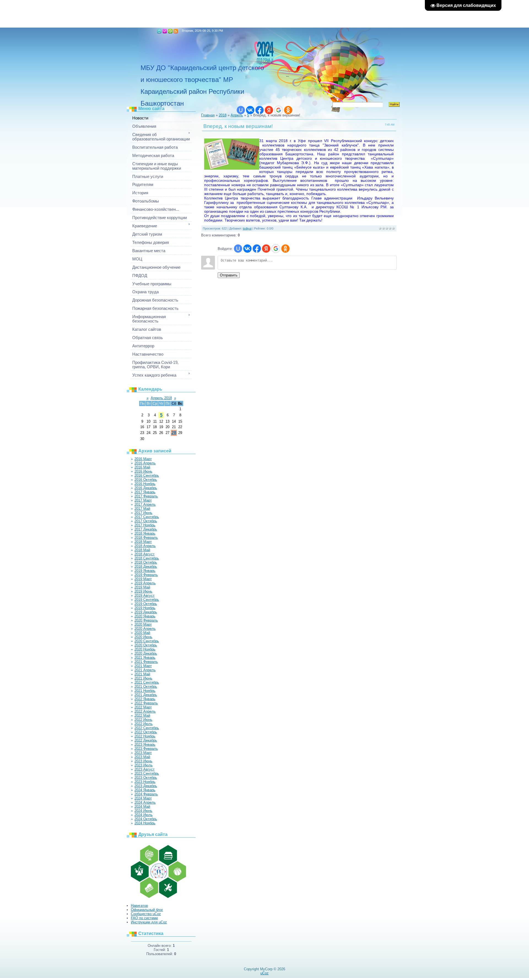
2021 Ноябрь (144, 691)
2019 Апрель (145, 583)
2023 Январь (144, 744)
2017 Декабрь (145, 529)
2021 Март (143, 666)
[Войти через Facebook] (259, 110)
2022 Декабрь (145, 740)
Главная (159, 31)
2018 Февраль (146, 537)
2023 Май (142, 757)
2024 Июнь (143, 811)
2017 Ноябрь (144, 525)
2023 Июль (143, 765)
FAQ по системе (144, 918)
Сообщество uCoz (146, 914)
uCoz (264, 973)
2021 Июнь (143, 678)
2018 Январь (144, 533)
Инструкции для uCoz (149, 922)
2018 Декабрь (145, 566)
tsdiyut (247, 228)
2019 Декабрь (145, 612)
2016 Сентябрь (146, 475)
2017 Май (142, 509)
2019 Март (143, 579)
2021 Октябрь (145, 686)
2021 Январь (144, 657)
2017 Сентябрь (146, 517)
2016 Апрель (145, 463)
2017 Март (143, 500)
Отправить (228, 275)
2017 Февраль (146, 496)
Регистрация (165, 31)
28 (173, 432)
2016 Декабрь (145, 488)
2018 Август (144, 554)
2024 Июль (143, 815)
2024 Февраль (146, 794)
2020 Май (142, 633)
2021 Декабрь (145, 695)
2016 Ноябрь (144, 484)
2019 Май (142, 587)
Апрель (237, 115)
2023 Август (144, 769)
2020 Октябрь (145, 645)
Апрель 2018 (161, 398)
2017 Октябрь (145, 521)
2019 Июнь (143, 591)
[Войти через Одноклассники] (288, 110)
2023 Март (143, 753)
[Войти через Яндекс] (269, 110)
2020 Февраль (146, 620)
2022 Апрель (145, 711)
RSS (176, 31)
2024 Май (142, 806)
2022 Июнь (143, 720)
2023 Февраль (146, 749)
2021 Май (142, 674)
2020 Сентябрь (146, 641)
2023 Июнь (143, 761)
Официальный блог (147, 910)
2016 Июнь (143, 471)
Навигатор (139, 906)
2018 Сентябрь (146, 558)
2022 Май (142, 715)
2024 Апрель (145, 802)
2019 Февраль (146, 575)
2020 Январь (144, 616)
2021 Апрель (145, 670)
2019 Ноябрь (144, 608)
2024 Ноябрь (144, 823)
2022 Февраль (146, 703)
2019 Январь (144, 571)
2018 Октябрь (145, 562)
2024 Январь (144, 790)
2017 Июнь (143, 513)
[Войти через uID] (241, 110)
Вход (170, 31)
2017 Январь (144, 492)
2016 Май (142, 467)
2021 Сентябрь (146, 682)
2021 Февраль (146, 662)
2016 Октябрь (145, 480)
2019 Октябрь (145, 604)
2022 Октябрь (145, 732)
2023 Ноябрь (144, 782)
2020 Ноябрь (144, 649)
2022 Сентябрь (146, 728)
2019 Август (144, 595)
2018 (222, 115)
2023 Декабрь (145, 786)
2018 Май (142, 550)
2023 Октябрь (145, 778)
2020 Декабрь (145, 653)
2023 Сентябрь (146, 773)
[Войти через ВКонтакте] (250, 110)
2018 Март (143, 542)
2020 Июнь (143, 637)
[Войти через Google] (278, 110)
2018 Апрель (145, 546)
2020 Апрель (145, 629)
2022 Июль (143, 724)
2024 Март (143, 798)
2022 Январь (144, 699)
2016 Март (143, 459)
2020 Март (143, 624)
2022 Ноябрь (144, 736)
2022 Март (143, 707)
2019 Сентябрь (146, 600)
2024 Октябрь (145, 819)
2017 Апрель (145, 504)
